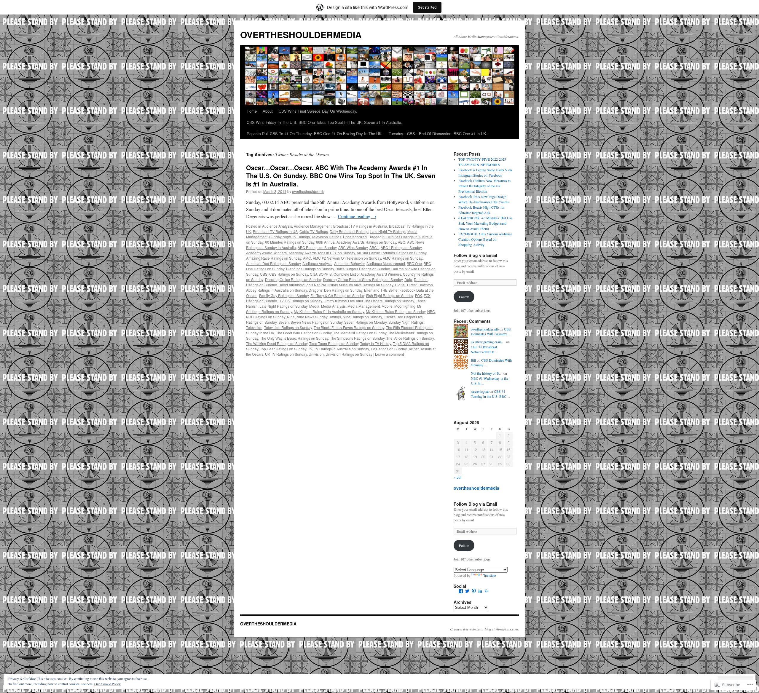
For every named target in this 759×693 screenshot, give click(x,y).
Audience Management (312, 226)
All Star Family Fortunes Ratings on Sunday (391, 252)
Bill (473, 360)
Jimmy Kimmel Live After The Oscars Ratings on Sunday (369, 300)
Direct (412, 284)
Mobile (387, 306)
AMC (307, 258)
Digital (400, 284)
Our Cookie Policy (107, 683)
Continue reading (357, 216)
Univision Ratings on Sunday (349, 354)
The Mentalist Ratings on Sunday (359, 332)
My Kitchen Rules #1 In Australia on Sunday (329, 311)
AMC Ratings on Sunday (402, 258)
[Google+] (486, 591)
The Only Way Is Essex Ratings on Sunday (294, 338)
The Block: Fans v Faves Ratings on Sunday (349, 327)
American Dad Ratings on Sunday (273, 263)
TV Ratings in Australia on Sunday (341, 348)
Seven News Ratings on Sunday (316, 322)
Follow (464, 296)
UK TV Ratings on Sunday (286, 354)
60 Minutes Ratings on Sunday (289, 242)
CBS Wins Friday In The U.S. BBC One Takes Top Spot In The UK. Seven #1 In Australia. (324, 122)
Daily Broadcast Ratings (349, 231)
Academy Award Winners (266, 252)
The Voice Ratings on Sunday (410, 338)
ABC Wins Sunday (353, 247)
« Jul (457, 477)
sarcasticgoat (480, 391)
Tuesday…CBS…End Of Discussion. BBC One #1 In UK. (438, 133)
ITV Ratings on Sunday (303, 300)
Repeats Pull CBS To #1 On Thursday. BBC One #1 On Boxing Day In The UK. (315, 133)
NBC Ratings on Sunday (265, 316)
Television (254, 327)
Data (408, 279)
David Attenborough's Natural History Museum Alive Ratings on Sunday (335, 284)
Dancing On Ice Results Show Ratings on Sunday (363, 279)
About (268, 111)
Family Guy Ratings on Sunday (284, 295)
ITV (280, 300)
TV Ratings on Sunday (388, 348)
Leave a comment (389, 354)
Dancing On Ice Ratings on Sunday (293, 279)
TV (310, 348)
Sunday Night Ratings (406, 322)
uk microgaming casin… (488, 341)
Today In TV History (375, 343)
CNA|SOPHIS (321, 274)
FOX (418, 295)
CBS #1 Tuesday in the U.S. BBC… (490, 394)
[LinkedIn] (480, 591)
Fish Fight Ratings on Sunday (389, 295)
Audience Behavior (349, 263)
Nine (291, 316)
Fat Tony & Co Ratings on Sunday (337, 295)
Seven (283, 322)
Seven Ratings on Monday (365, 322)
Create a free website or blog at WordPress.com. (484, 629)
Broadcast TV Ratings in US (275, 231)
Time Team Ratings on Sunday (333, 343)
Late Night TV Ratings (388, 231)
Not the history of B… (487, 373)
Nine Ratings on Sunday (362, 316)
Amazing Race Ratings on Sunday (273, 258)
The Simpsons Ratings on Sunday (357, 338)
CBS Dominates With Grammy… (491, 331)
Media (314, 306)
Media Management (363, 306)
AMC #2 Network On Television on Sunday (347, 258)
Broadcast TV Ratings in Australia (360, 226)
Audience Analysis (277, 226)
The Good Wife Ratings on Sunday (303, 332)
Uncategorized (355, 236)
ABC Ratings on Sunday (317, 247)
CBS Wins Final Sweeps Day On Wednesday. (318, 111)
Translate (489, 575)
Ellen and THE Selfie (381, 290)
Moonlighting (404, 306)
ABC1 (374, 247)
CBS (263, 274)
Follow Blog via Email (475, 255)
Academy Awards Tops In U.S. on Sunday (321, 252)
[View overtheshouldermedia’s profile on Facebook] (460, 591)
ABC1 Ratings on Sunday (401, 247)
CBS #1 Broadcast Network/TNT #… (484, 349)
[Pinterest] (473, 591)
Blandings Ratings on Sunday (310, 268)
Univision (316, 354)
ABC (401, 242)
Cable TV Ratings (313, 231)
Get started (427, 7)
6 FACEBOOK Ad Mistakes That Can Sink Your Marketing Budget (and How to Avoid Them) (485, 223)
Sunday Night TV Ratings (289, 236)
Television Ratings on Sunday (288, 327)
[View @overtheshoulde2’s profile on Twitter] (467, 591)
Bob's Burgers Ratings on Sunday (363, 268)
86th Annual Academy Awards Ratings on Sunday (356, 242)
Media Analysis (333, 306)
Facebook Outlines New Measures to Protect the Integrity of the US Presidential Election (484, 186)
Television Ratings (326, 236)
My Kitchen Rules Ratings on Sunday (395, 311)
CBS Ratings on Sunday (288, 274)
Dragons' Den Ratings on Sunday (335, 290)
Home (252, 111)
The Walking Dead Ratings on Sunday (276, 343)
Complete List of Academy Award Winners (367, 274)
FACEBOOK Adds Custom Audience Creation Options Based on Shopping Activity (485, 239)
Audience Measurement (385, 263)
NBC (431, 311)
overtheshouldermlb (308, 191)
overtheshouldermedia (476, 488)
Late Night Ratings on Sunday (283, 306)
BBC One (414, 263)
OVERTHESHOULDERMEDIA (301, 34)
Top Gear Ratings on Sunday (283, 348)
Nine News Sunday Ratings (318, 316)
